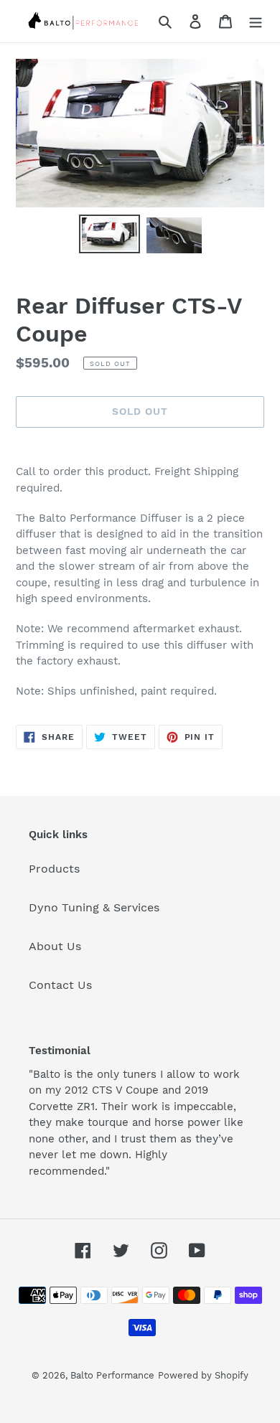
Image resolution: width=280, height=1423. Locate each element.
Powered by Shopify (203, 1375)
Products (54, 868)
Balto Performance (112, 1375)
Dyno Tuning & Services (94, 907)
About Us (55, 946)
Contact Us (60, 985)
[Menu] (256, 21)
